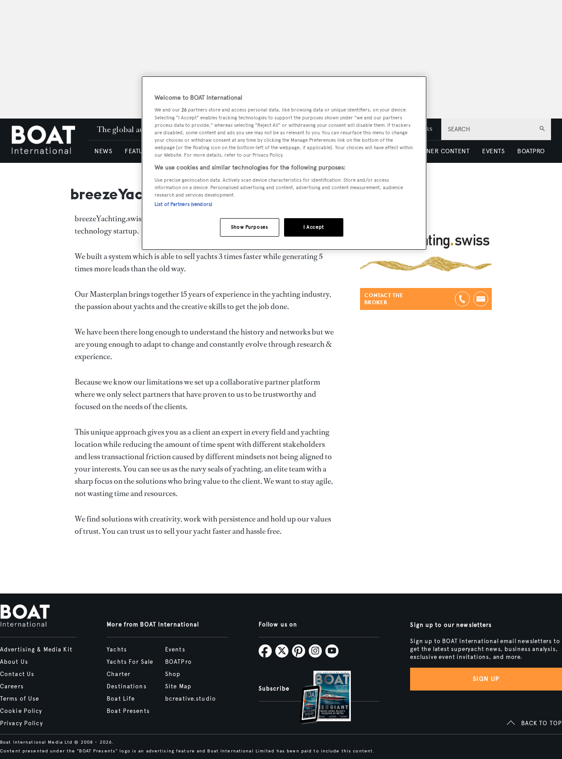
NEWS (103, 151)
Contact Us (17, 674)
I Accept (313, 227)
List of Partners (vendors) (183, 204)
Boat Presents (128, 711)
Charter (118, 674)
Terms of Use (19, 698)
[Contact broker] (480, 298)
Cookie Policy (21, 711)
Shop (172, 674)
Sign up (486, 679)
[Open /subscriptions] (318, 698)
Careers (12, 686)
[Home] (49, 141)
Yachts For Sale (130, 661)
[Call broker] (462, 298)
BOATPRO (530, 151)
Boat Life (121, 698)
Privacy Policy (21, 723)
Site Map (178, 686)
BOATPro (178, 661)
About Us (14, 661)
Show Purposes (249, 227)
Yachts (117, 649)
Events (175, 649)
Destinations (126, 686)
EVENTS (493, 151)
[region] (284, 163)
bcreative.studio (190, 698)
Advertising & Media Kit (36, 649)
